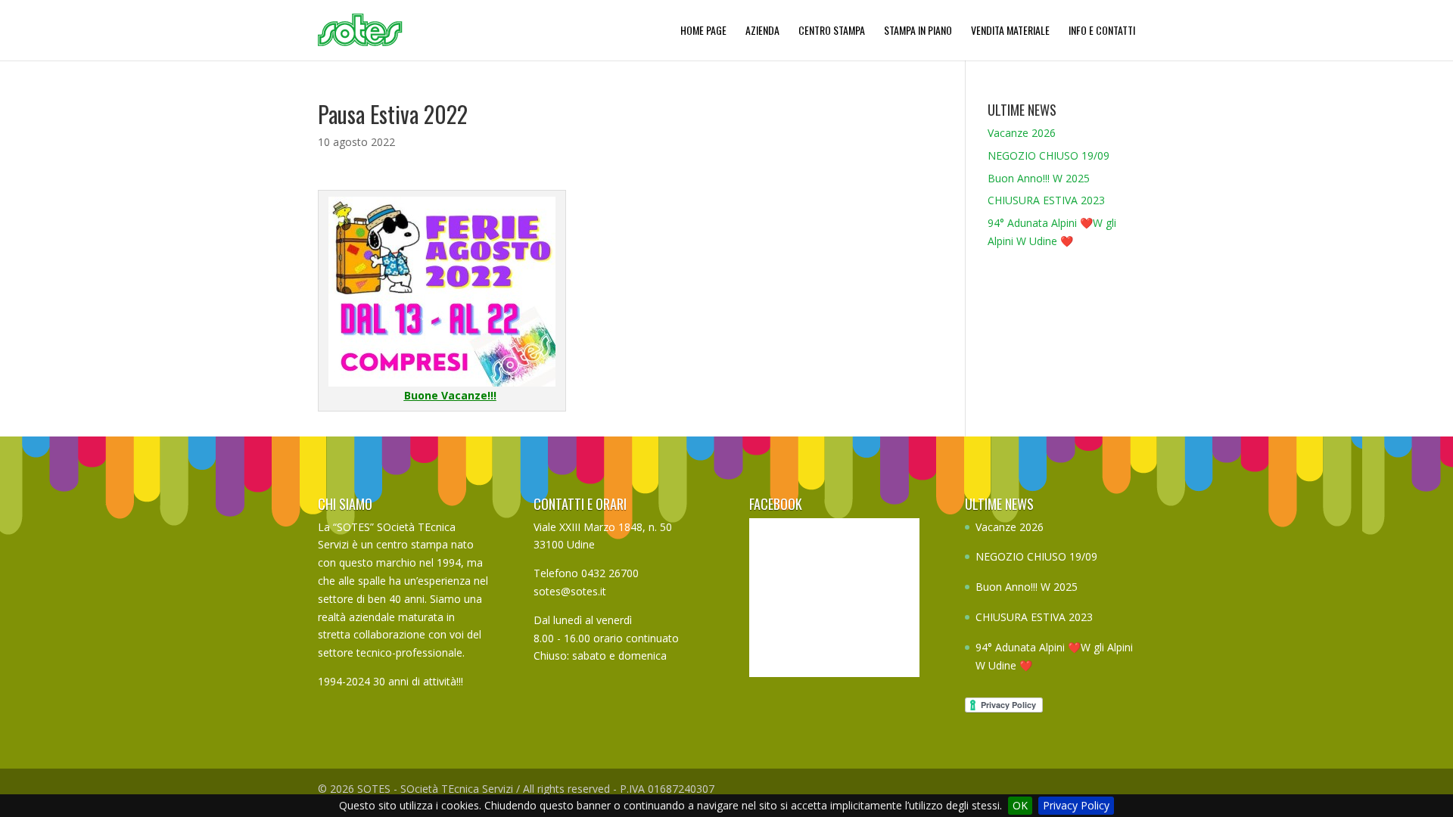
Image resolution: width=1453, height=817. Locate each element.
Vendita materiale (1010, 30)
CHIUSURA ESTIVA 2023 (1046, 200)
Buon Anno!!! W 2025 (1039, 178)
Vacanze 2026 (1022, 133)
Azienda (762, 30)
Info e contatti (1102, 30)
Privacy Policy (1076, 805)
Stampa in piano (918, 30)
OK (1020, 805)
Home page (703, 30)
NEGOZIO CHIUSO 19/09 (1048, 155)
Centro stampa (831, 30)
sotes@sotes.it (570, 591)
